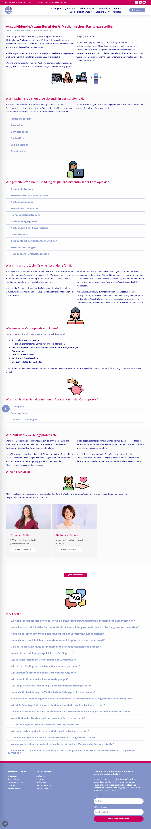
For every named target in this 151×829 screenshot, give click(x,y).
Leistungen (55, 8)
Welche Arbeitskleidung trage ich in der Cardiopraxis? (42, 653)
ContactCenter (19, 131)
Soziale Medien (19, 144)
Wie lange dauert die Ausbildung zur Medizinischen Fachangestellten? (52, 685)
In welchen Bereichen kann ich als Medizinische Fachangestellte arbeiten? (54, 737)
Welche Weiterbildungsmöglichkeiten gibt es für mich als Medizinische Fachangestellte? (62, 744)
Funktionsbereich (21, 118)
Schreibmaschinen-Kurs (24, 208)
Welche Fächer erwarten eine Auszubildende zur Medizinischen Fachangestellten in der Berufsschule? (70, 711)
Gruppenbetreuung (22, 189)
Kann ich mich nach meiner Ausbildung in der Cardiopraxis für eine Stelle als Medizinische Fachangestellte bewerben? (71, 751)
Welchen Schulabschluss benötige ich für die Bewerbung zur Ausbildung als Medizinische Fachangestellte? (73, 620)
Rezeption (17, 125)
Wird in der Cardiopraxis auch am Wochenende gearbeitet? (45, 666)
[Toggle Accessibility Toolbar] (6, 409)
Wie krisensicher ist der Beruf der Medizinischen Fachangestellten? (50, 731)
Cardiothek (101, 11)
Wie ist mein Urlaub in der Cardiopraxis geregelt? (39, 679)
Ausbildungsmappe (22, 202)
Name (96, 796)
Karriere (117, 11)
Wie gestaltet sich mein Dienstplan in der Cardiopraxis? (43, 659)
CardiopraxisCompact (81, 11)
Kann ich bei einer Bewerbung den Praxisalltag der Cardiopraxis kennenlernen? (57, 633)
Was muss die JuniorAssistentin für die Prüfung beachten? (45, 724)
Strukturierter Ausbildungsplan (29, 195)
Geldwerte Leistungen (24, 419)
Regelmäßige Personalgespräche (30, 253)
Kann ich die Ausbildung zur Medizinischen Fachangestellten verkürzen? (53, 692)
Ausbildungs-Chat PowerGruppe (29, 227)
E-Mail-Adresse (100, 807)
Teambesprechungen (23, 247)
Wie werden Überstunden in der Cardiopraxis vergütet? (43, 672)
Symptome (69, 8)
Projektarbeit (19, 151)
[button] (75, 119)
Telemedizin (103, 8)
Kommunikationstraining (25, 215)
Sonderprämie (19, 413)
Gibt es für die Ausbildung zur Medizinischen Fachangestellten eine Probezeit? (57, 646)
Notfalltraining (19, 234)
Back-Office (17, 138)
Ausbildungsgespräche (24, 221)
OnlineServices (86, 8)
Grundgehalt (18, 406)
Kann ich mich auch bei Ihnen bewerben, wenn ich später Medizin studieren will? (58, 640)
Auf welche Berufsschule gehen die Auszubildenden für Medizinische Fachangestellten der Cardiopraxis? (72, 698)
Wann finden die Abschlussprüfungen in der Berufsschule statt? (48, 718)
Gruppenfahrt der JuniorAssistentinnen (34, 240)
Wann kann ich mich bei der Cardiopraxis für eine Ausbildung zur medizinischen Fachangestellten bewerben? (75, 627)
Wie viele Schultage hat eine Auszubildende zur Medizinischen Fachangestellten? (58, 705)
